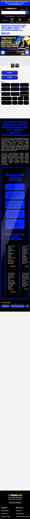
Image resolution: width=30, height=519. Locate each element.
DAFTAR (9, 72)
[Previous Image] (3, 52)
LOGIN (10, 77)
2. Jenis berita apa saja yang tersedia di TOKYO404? (14, 195)
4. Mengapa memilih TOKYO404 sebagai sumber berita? (14, 213)
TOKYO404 (4, 138)
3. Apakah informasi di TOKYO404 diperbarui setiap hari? (15, 204)
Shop (2, 9)
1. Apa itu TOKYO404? (11, 186)
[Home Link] (11, 8)
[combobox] (13, 12)
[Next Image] (27, 52)
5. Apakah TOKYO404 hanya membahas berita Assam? (13, 224)
